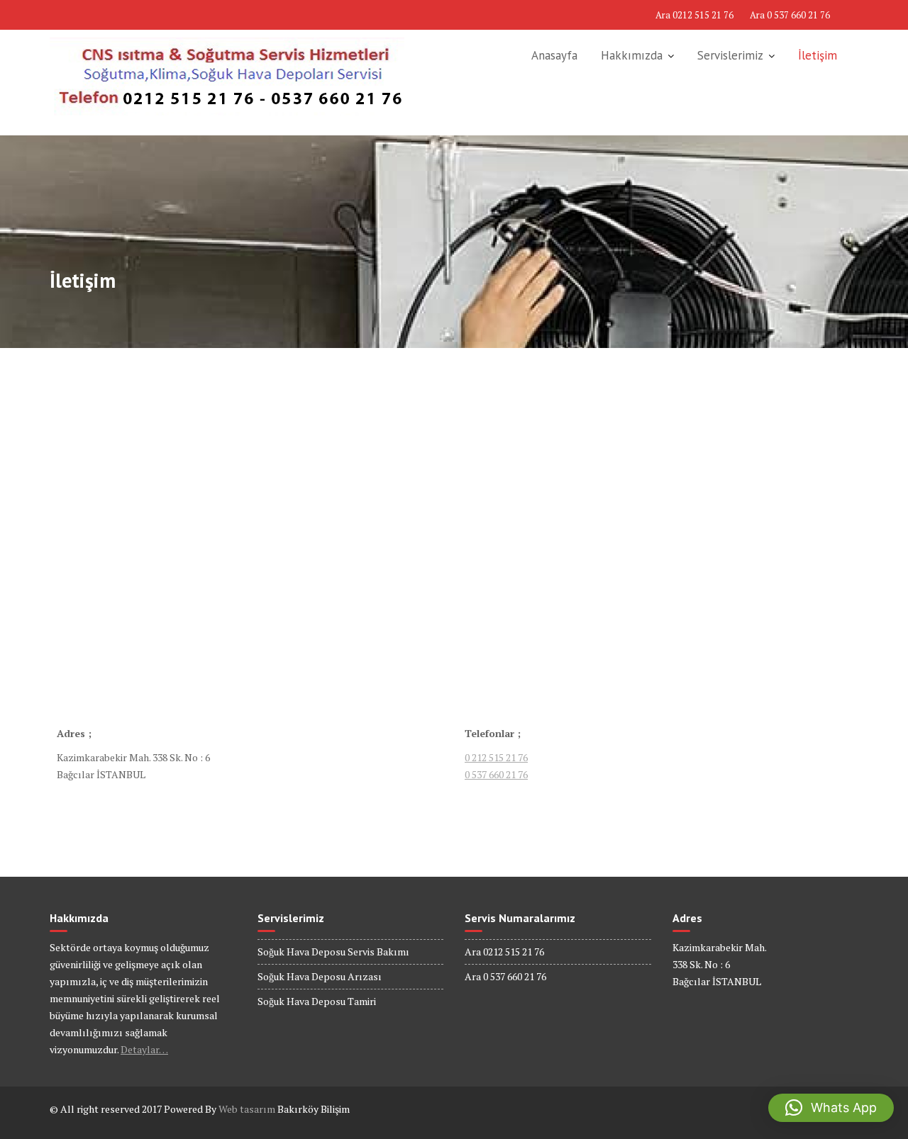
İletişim (817, 55)
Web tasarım (246, 1109)
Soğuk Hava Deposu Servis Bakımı (333, 951)
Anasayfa (554, 55)
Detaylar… (144, 1049)
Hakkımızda (632, 55)
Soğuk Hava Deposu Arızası (320, 976)
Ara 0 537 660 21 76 (790, 15)
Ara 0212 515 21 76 (694, 15)
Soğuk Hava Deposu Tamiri (317, 1001)
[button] (831, 1108)
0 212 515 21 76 (496, 757)
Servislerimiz (730, 55)
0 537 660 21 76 (496, 774)
